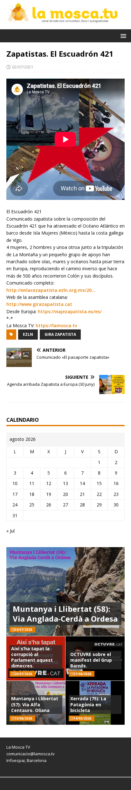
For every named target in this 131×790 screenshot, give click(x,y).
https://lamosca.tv (56, 325)
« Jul (10, 531)
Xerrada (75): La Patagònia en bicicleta (88, 704)
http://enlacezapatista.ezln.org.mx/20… (50, 290)
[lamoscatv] (65, 25)
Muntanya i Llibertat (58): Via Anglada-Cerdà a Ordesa (65, 613)
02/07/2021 (22, 67)
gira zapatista (60, 334)
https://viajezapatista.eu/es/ (69, 311)
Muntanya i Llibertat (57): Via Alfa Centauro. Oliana (34, 704)
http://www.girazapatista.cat (39, 304)
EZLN (28, 334)
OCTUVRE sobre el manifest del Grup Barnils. (91, 660)
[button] (122, 35)
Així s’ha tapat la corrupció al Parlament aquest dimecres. (32, 657)
